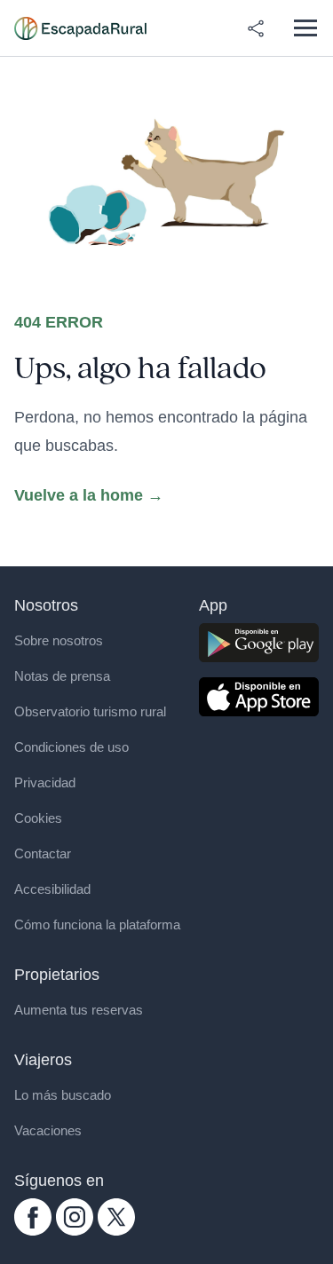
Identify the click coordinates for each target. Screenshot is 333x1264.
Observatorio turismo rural (90, 711)
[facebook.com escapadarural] (33, 1217)
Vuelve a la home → (88, 495)
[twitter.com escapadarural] (116, 1217)
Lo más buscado (62, 1094)
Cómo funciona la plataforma (97, 924)
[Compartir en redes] (255, 28)
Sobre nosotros (58, 640)
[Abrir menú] (305, 28)
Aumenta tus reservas (78, 1009)
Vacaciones (48, 1130)
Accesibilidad (52, 889)
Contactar (42, 853)
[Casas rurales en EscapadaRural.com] (80, 28)
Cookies (38, 818)
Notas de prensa (62, 675)
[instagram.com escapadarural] (74, 1217)
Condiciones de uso (71, 746)
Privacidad (44, 782)
